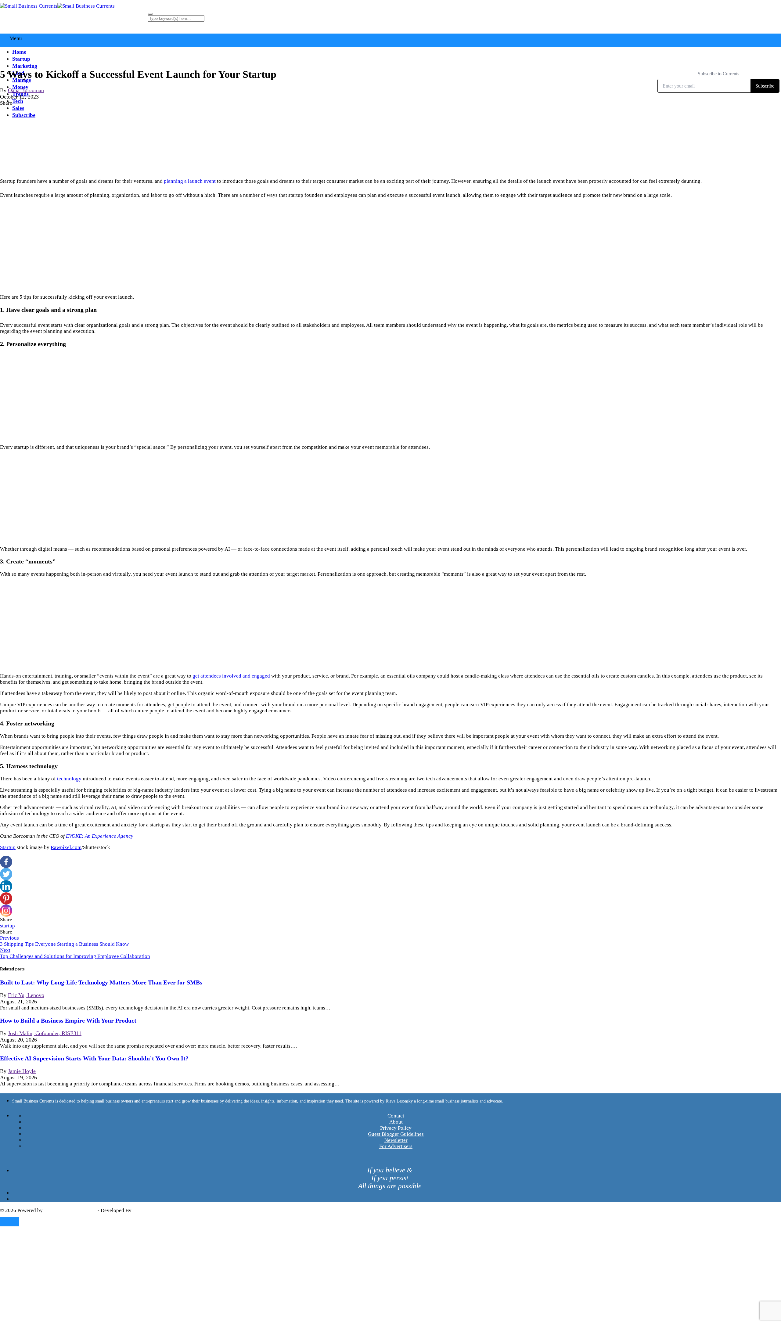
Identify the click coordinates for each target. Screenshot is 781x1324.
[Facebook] (6, 862)
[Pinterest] (6, 898)
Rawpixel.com (66, 847)
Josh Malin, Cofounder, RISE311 (44, 1033)
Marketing (24, 66)
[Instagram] (6, 911)
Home (19, 52)
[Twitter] (6, 874)
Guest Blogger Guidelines (396, 1134)
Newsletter (396, 1140)
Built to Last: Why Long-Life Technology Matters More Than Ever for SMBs (101, 982)
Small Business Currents (70, 1210)
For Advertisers (395, 1146)
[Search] (150, 14)
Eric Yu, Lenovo (26, 995)
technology (69, 779)
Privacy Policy (396, 1128)
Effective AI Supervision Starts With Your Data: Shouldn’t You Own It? (94, 1058)
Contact (395, 1116)
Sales (18, 108)
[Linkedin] (6, 886)
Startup (21, 59)
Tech (17, 101)
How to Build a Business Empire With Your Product (68, 1020)
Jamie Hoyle (22, 1071)
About (396, 1122)
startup (7, 926)
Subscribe (23, 115)
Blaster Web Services (155, 1210)
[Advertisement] (390, 246)
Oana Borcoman (26, 90)
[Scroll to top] (9, 1221)
